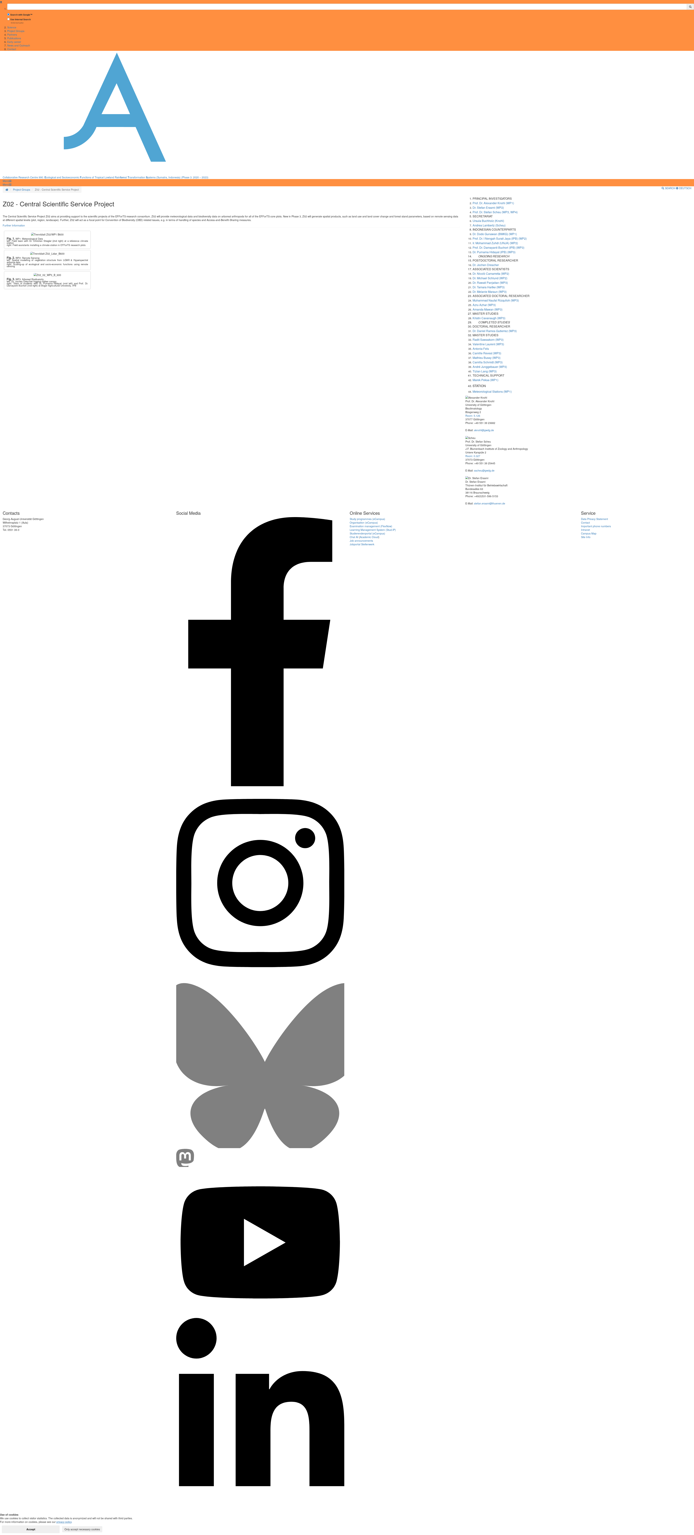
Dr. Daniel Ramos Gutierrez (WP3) (495, 331)
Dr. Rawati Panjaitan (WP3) (490, 283)
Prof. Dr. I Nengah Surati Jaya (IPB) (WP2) (500, 238)
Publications (14, 38)
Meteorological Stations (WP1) (492, 391)
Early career (14, 42)
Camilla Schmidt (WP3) (488, 362)
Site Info (585, 537)
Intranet (585, 530)
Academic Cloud (369, 537)
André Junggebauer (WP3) (490, 367)
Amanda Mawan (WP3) (487, 309)
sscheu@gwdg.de (484, 470)
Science (11, 27)
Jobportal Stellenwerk (362, 544)
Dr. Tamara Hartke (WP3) (489, 287)
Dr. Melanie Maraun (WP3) (490, 292)
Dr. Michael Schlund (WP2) (490, 278)
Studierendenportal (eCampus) (367, 533)
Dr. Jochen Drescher (486, 265)
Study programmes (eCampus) (367, 519)
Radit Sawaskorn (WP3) (488, 339)
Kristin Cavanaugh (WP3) (489, 318)
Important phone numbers (596, 526)
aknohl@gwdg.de (484, 430)
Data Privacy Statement (594, 519)
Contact (11, 49)
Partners (12, 34)
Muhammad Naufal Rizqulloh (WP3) (496, 300)
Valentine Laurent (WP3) (488, 344)
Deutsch (684, 188)
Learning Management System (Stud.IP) (373, 530)
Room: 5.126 (472, 415)
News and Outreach (18, 45)
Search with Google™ (21, 14)
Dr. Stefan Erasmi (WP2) (488, 207)
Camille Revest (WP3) (487, 353)
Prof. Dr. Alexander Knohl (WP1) (493, 203)
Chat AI (354, 537)
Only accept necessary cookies (82, 1529)
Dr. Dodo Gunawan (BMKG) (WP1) (495, 234)
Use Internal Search (20, 19)
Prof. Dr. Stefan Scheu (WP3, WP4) (495, 212)
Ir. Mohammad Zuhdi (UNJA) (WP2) (495, 243)
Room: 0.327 (472, 456)
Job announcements (361, 540)
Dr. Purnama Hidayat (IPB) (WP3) (494, 252)
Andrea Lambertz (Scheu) (489, 225)
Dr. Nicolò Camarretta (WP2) (491, 273)
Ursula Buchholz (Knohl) (488, 221)
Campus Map (588, 533)
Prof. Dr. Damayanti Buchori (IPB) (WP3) (498, 247)
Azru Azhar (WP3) (484, 305)
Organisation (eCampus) (364, 522)
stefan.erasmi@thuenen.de (489, 503)
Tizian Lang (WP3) (485, 371)
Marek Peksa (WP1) (485, 380)
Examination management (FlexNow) (371, 526)
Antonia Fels (481, 349)
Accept (30, 1529)
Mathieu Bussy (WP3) (486, 358)
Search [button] (670, 188)
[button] (7, 181)
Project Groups (15, 31)
